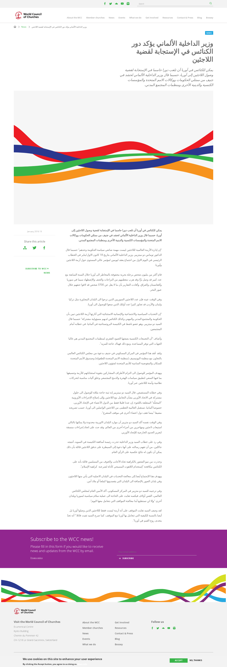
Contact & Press (185, 17)
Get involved (152, 17)
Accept (178, 660)
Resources (168, 17)
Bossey (209, 17)
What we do (135, 17)
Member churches (95, 17)
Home (15, 27)
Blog (199, 17)
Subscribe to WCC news (37, 270)
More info (82, 664)
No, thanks (196, 660)
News (111, 17)
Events (121, 17)
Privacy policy (36, 557)
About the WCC (74, 17)
